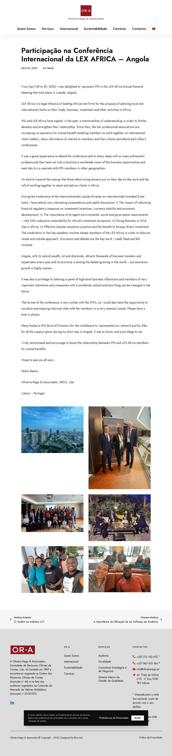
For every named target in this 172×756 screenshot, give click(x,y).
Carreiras (69, 674)
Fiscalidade (104, 662)
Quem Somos (71, 656)
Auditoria (103, 656)
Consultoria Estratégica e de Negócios (112, 669)
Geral (50, 68)
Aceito (137, 718)
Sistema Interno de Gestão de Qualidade (110, 679)
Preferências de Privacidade (113, 718)
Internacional (71, 662)
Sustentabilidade (73, 668)
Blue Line (78, 737)
